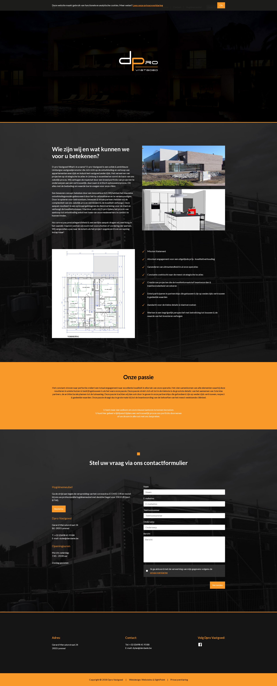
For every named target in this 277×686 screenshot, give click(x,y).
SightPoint (160, 679)
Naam (146, 486)
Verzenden (217, 585)
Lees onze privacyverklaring (148, 5)
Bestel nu (58, 508)
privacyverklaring (159, 572)
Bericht (147, 533)
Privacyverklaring (179, 679)
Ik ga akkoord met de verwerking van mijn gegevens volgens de (181, 571)
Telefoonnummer (152, 510)
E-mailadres (149, 498)
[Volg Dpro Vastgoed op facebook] (200, 645)
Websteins (147, 679)
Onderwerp (149, 522)
